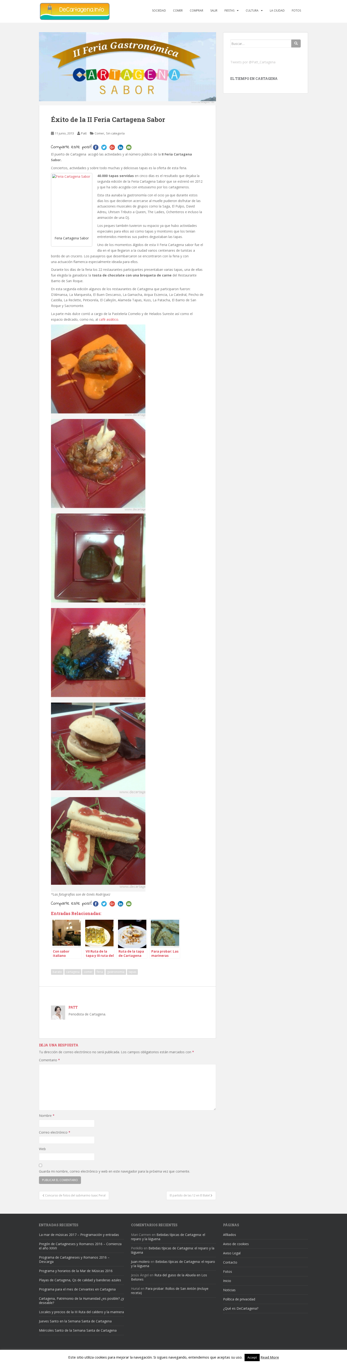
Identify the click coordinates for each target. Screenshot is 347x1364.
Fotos (296, 11)
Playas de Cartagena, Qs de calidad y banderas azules (80, 1280)
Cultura (252, 11)
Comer (178, 11)
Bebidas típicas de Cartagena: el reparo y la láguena (168, 1236)
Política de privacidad (239, 1299)
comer (88, 972)
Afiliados (229, 1234)
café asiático (108, 319)
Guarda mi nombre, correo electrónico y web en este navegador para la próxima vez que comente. (114, 1171)
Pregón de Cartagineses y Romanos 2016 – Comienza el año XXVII (80, 1246)
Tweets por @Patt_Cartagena (252, 62)
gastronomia (115, 972)
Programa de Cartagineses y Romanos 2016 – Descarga (74, 1259)
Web (42, 1149)
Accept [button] (252, 1357)
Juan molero (140, 1261)
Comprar (196, 11)
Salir (213, 11)
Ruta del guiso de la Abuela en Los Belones (169, 1277)
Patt (84, 133)
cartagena (73, 972)
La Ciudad (277, 11)
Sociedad (159, 11)
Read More (270, 1357)
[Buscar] (296, 43)
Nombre (47, 1115)
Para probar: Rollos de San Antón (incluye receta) (169, 1290)
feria (100, 972)
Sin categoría (115, 133)
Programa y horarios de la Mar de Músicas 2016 (76, 1271)
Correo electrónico (54, 1132)
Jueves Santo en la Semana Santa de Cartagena (75, 1321)
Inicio (227, 1280)
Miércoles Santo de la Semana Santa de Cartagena (78, 1330)
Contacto (230, 1262)
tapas (132, 972)
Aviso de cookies (236, 1244)
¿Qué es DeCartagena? (240, 1308)
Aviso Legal (232, 1253)
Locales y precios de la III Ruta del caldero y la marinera (81, 1312)
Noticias (229, 1290)
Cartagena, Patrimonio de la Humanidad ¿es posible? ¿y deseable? (81, 1300)
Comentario (49, 1060)
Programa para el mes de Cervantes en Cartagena (77, 1289)
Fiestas (229, 11)
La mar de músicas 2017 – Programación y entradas (79, 1234)
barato (57, 972)
